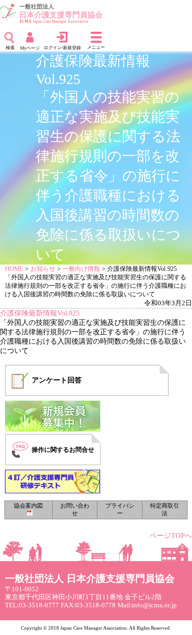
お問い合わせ (74, 510)
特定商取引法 (164, 510)
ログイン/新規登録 (62, 47)
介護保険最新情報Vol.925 (39, 313)
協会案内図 (28, 506)
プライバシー (119, 510)
